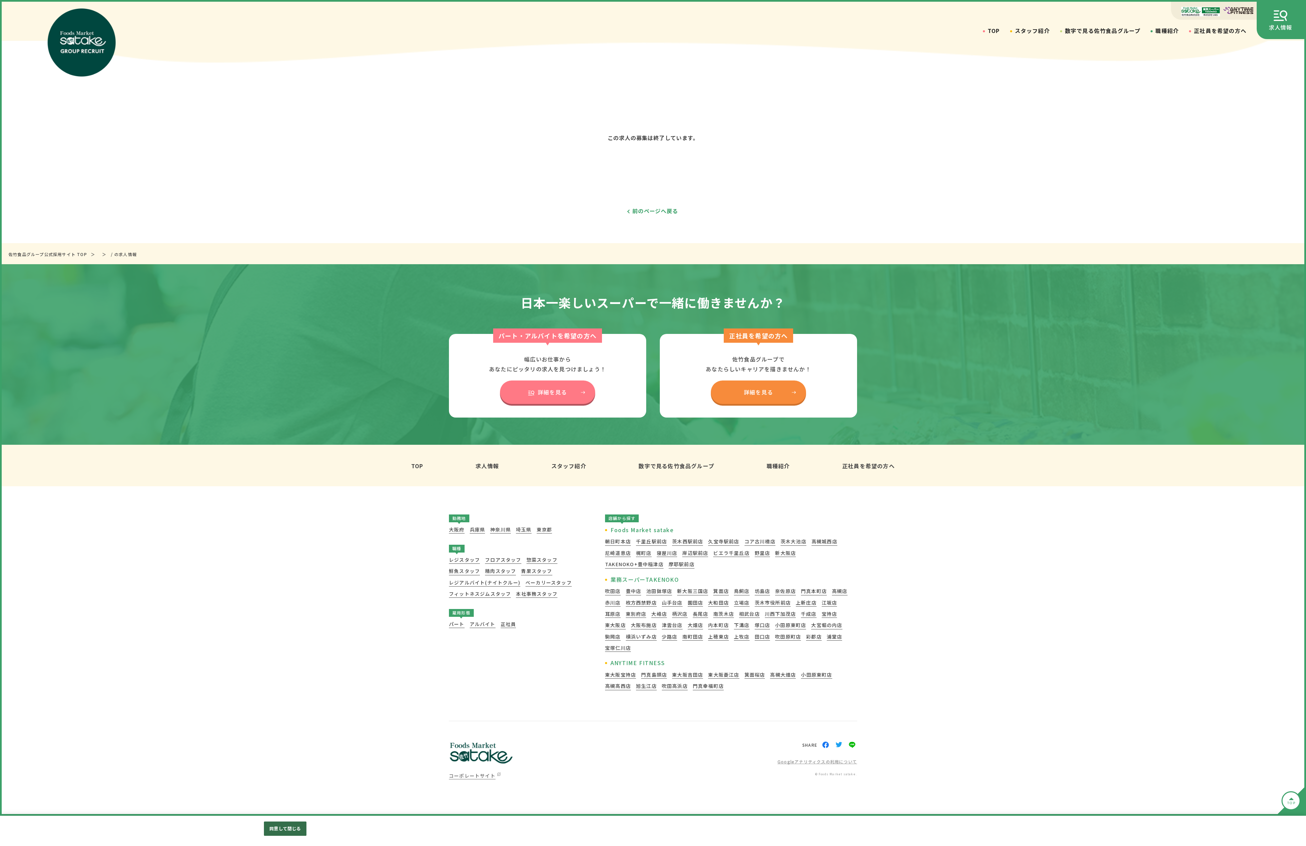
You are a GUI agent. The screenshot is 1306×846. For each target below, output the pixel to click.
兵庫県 (477, 529)
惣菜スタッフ (541, 559)
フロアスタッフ (503, 559)
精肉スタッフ (500, 571)
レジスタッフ (464, 559)
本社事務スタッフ (536, 593)
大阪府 (457, 529)
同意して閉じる (285, 828)
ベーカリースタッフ (548, 582)
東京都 (544, 529)
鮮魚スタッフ (464, 571)
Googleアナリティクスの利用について (817, 762)
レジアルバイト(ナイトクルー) (484, 582)
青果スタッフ (536, 571)
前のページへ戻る (655, 211)
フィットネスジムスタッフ (480, 593)
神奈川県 (500, 529)
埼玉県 (524, 529)
